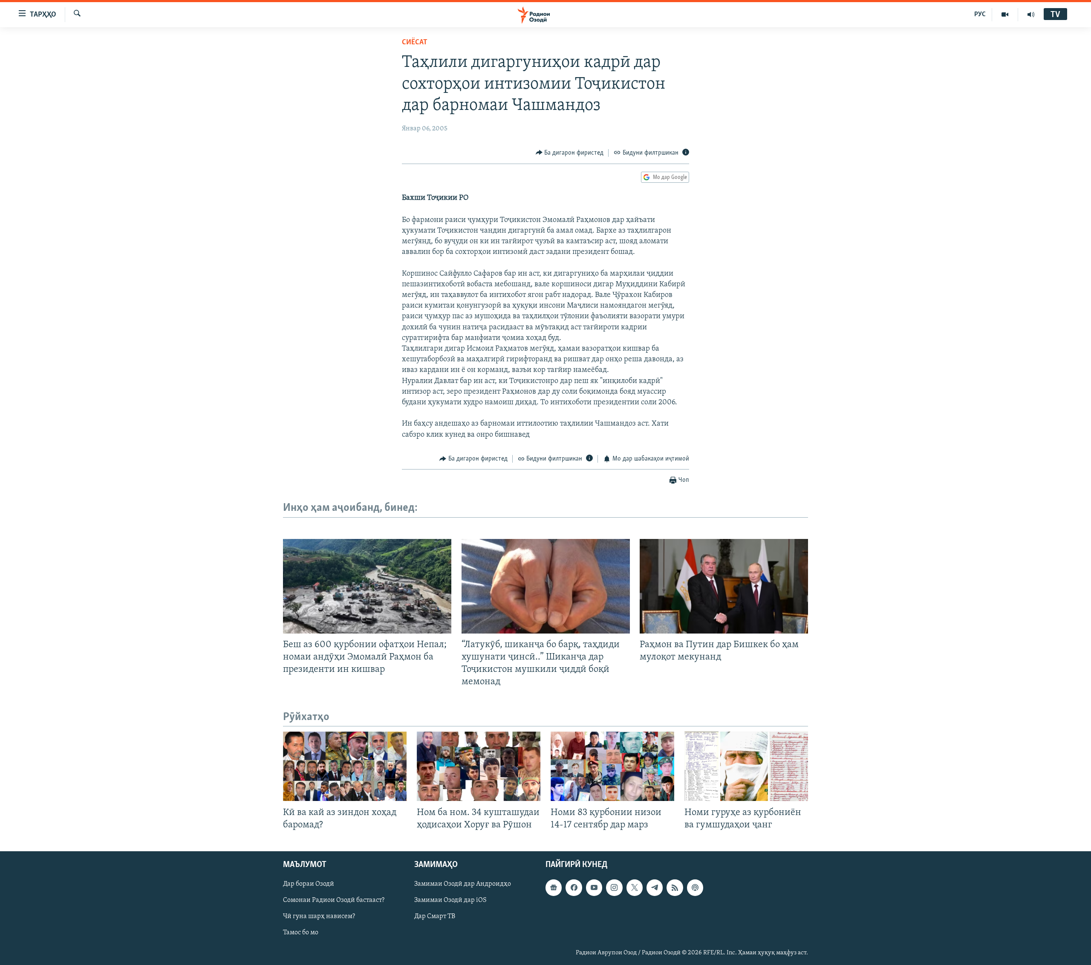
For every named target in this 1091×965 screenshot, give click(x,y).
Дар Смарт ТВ (434, 916)
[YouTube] (1005, 14)
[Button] (570, 152)
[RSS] (675, 887)
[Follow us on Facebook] (574, 887)
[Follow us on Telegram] (655, 887)
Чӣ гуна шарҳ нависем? (319, 916)
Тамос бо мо (300, 932)
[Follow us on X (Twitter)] (634, 887)
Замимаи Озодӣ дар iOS (450, 900)
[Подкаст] (695, 887)
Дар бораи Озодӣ (308, 884)
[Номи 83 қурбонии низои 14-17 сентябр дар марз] (612, 766)
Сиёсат (414, 42)
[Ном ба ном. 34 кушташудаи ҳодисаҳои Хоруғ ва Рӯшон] (478, 766)
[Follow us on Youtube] (594, 887)
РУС (980, 14)
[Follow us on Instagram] (614, 887)
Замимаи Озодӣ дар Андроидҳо (462, 884)
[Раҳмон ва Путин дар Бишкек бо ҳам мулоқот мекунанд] (724, 586)
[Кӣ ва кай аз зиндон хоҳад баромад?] (345, 766)
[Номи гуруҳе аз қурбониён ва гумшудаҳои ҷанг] (746, 766)
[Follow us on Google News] (554, 887)
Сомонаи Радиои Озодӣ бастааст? (333, 900)
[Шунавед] (1031, 14)
